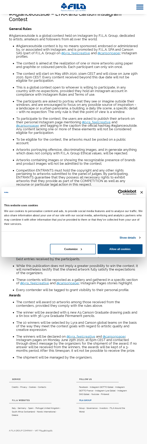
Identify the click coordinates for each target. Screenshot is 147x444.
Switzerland (29, 412)
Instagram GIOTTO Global (101, 387)
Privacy (23, 387)
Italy (14, 408)
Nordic (40, 412)
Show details (128, 237)
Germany (22, 408)
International (50, 412)
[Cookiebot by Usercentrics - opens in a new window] (120, 192)
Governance (92, 408)
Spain (31, 408)
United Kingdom (52, 408)
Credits (15, 387)
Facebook (83, 387)
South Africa (17, 412)
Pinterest (105, 394)
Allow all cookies (120, 248)
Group (82, 408)
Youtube (95, 394)
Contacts (42, 387)
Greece (15, 415)
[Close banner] (141, 192)
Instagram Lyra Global (105, 391)
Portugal (39, 408)
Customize (71, 248)
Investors (103, 408)
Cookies (32, 387)
